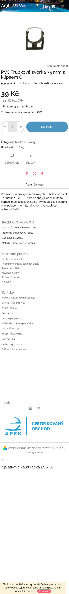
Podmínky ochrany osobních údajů (20, 264)
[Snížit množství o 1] (4, 127)
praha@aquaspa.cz (12, 344)
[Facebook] (42, 173)
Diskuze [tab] (39, 184)
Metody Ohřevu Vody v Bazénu (18, 243)
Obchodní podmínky (13, 259)
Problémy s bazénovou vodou (17, 232)
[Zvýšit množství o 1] (20, 127)
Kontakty (7, 281)
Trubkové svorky (25, 142)
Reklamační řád (10, 268)
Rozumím (44, 591)
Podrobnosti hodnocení (48, 83)
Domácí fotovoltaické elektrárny (19, 227)
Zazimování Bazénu (12, 238)
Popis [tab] (29, 184)
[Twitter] (34, 173)
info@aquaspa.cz (11, 318)
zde (33, 591)
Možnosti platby (10, 272)
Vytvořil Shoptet (16, 448)
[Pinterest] (26, 173)
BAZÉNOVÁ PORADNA (18, 222)
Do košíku (47, 126)
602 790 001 (8, 313)
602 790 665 (8, 339)
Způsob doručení (11, 277)
